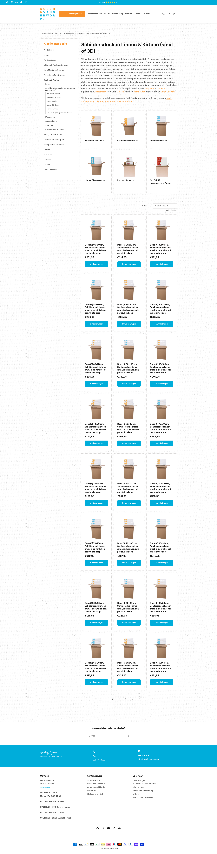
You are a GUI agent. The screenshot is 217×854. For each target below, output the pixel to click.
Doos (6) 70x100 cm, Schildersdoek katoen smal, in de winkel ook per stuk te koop (128, 547)
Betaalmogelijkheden (96, 787)
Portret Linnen (52, 109)
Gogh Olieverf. (167, 91)
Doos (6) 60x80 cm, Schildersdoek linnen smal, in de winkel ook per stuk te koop (128, 607)
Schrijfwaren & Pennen (54, 145)
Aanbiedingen (50, 60)
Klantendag (138, 787)
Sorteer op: (146, 206)
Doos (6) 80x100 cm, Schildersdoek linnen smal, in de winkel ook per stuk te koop (128, 368)
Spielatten (49, 125)
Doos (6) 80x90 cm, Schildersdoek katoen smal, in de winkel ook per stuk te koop (160, 249)
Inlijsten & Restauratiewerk (56, 65)
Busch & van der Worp (50, 33)
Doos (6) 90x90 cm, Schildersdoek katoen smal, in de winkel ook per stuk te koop (128, 249)
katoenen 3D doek (54, 97)
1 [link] (112, 699)
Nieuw (46, 55)
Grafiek (47, 150)
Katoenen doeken (53, 94)
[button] (70, 14)
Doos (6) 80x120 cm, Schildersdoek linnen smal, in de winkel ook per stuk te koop (160, 308)
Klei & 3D (48, 155)
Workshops (49, 50)
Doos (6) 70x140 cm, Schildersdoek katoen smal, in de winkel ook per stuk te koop (128, 487)
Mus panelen (50, 117)
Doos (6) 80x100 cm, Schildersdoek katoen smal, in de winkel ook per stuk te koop (160, 368)
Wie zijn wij (91, 791)
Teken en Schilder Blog (143, 791)
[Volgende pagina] (146, 699)
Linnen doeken (52, 101)
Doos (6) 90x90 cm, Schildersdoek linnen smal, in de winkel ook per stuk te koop (95, 249)
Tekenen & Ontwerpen (54, 140)
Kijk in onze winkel (94, 794)
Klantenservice (93, 780)
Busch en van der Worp (111, 848)
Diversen (48, 160)
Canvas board (51, 121)
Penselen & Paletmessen (55, 75)
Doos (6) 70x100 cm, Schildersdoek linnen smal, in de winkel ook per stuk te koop (95, 547)
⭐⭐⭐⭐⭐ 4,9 (112, 2)
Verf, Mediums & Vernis (54, 70)
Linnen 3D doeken (53, 105)
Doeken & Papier (68, 33)
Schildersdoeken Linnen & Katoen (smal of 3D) (94, 33)
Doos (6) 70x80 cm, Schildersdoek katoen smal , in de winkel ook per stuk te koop (128, 428)
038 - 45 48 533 (47, 787)
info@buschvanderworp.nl (150, 759)
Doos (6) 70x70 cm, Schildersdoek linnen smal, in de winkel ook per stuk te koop (160, 428)
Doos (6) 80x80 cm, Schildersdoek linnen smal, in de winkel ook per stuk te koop (95, 308)
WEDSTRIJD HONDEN (143, 797)
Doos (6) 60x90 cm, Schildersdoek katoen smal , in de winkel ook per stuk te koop (95, 607)
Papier (48, 84)
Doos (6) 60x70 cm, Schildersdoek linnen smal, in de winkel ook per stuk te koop (95, 667)
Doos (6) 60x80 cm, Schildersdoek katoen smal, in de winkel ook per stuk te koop (160, 607)
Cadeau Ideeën (51, 170)
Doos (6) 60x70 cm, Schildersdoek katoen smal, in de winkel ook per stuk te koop (128, 667)
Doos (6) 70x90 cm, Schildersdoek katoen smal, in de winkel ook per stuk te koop (95, 428)
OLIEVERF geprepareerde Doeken (59, 113)
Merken (47, 165)
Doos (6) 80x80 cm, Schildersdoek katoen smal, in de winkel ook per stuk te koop (128, 308)
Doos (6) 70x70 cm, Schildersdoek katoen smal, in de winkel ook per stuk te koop (95, 487)
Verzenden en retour (95, 784)
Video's (136, 794)
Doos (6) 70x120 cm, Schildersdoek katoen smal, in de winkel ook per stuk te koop (160, 487)
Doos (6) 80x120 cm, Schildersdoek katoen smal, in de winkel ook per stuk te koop (95, 368)
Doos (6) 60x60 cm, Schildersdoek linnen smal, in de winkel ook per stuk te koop (160, 667)
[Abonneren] (128, 736)
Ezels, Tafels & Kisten (53, 134)
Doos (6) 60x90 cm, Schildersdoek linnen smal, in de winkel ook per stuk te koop (160, 547)
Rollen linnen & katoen (55, 130)
